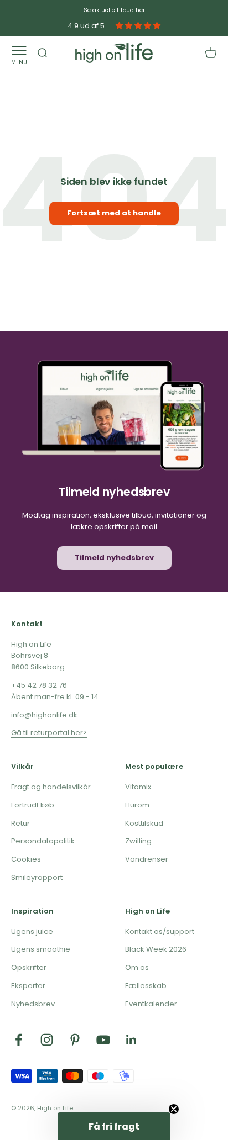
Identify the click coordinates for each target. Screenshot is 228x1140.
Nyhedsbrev (33, 1004)
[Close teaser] (173, 1109)
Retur (20, 823)
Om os (137, 967)
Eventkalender (151, 1004)
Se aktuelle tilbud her (114, 10)
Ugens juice (32, 931)
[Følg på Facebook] (18, 1039)
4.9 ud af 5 (86, 26)
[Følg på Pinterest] (75, 1039)
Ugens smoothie (40, 949)
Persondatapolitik (43, 841)
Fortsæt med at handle (114, 213)
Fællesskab (146, 985)
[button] (114, 1126)
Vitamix (138, 787)
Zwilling (138, 841)
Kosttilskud (144, 823)
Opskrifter (28, 967)
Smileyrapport (37, 877)
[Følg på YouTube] (103, 1039)
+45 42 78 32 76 (39, 685)
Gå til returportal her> (49, 732)
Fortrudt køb (32, 805)
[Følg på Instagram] (46, 1039)
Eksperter (28, 985)
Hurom (137, 805)
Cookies (26, 859)
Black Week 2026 (155, 949)
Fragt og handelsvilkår (51, 787)
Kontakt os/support (159, 931)
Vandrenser (146, 859)
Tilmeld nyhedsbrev (114, 557)
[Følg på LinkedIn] (131, 1039)
